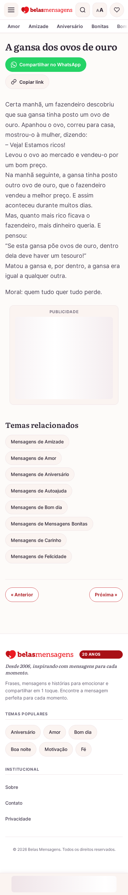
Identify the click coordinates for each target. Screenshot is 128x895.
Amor (14, 26)
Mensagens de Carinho (36, 540)
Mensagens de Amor (33, 458)
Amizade (38, 26)
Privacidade (18, 818)
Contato (13, 803)
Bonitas (100, 26)
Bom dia (83, 732)
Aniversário (70, 26)
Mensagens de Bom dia (36, 507)
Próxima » (106, 594)
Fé (83, 749)
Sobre (11, 787)
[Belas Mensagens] (47, 10)
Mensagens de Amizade (37, 441)
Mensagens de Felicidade (38, 556)
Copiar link (31, 82)
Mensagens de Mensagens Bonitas (49, 523)
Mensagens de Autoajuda (39, 490)
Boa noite (21, 749)
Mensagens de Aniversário (40, 474)
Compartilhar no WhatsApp (50, 64)
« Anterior (22, 594)
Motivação (56, 749)
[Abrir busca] (82, 10)
